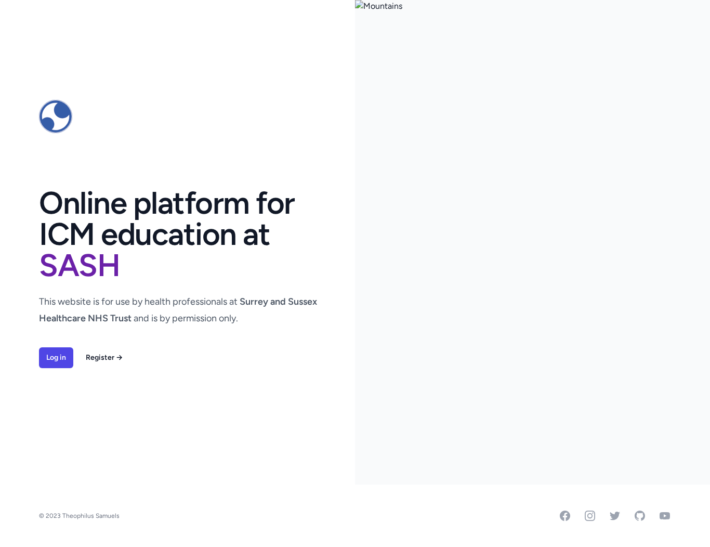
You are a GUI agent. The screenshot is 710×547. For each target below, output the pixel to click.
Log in (56, 357)
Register (104, 357)
